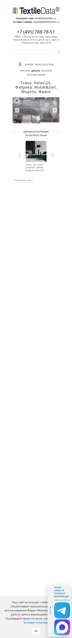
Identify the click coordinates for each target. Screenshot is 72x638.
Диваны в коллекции (35, 131)
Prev (17, 111)
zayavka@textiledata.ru (46, 21)
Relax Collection (44, 64)
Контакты (46, 70)
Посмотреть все (22, 180)
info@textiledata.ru (45, 18)
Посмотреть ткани (36, 135)
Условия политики (36, 622)
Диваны (35, 70)
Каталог (29, 64)
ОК (36, 630)
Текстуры (25, 70)
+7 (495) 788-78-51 (36, 32)
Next (55, 111)
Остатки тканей (36, 74)
